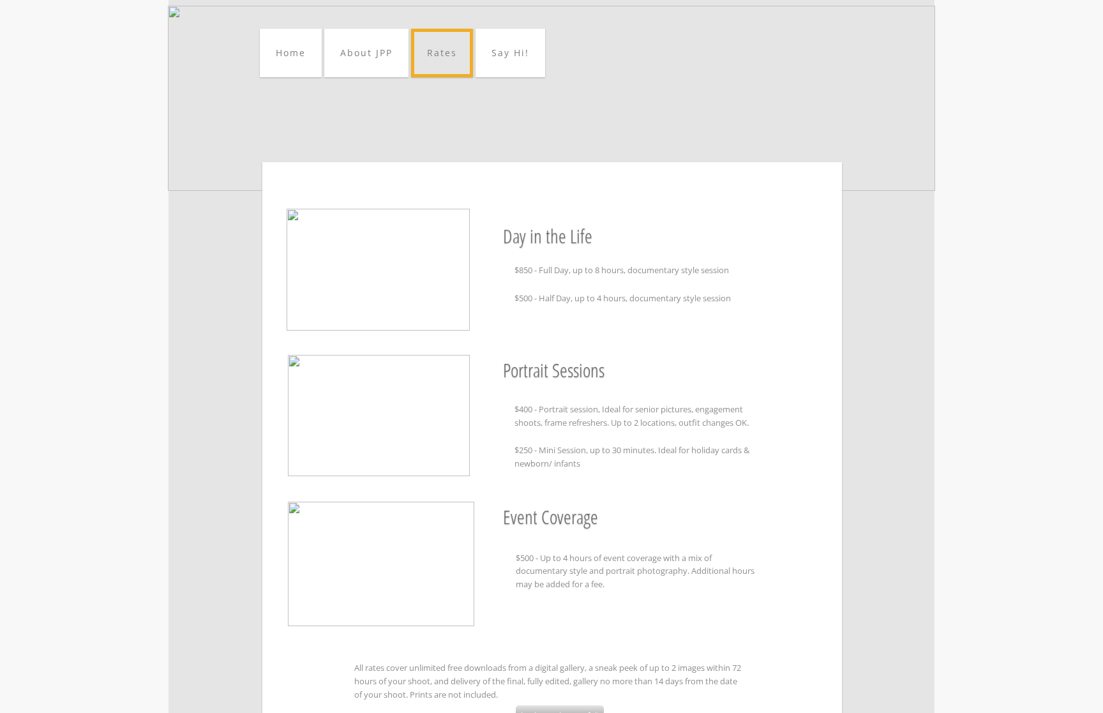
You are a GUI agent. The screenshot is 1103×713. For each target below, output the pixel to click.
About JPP (366, 53)
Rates (442, 53)
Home (291, 53)
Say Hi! (510, 53)
